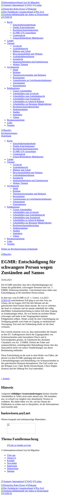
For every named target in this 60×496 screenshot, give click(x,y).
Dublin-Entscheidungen (24, 27)
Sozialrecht (18, 59)
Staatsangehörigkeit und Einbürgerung (30, 62)
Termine (11, 125)
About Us (11, 458)
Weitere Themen (20, 64)
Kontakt (10, 460)
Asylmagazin (13, 67)
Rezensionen (19, 77)
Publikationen (13, 88)
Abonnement (19, 83)
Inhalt (15, 69)
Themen (11, 43)
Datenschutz (12, 468)
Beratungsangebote (16, 120)
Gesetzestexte (19, 35)
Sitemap (10, 471)
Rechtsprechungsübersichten (26, 106)
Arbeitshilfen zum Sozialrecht (26, 99)
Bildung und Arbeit (22, 51)
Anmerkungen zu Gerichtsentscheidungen (32, 80)
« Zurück (5, 378)
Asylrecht (17, 46)
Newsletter (12, 463)
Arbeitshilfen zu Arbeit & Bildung (28, 101)
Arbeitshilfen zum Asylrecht (26, 93)
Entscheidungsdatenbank (24, 25)
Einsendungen (19, 85)
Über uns (11, 455)
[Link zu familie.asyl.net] (19, 445)
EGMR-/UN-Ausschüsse (24, 32)
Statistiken (17, 114)
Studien (16, 112)
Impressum (12, 466)
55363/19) (6, 300)
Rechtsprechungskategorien (25, 30)
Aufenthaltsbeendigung (23, 56)
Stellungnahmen (20, 109)
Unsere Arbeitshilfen (22, 91)
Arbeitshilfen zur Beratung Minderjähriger (32, 104)
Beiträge (17, 72)
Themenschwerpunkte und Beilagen (29, 75)
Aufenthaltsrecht (20, 48)
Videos (16, 117)
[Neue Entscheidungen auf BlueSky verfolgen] (30, 130)
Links (9, 122)
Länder (10, 40)
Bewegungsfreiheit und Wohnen (28, 54)
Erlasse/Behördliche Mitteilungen (28, 38)
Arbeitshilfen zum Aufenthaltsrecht (29, 96)
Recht (9, 22)
